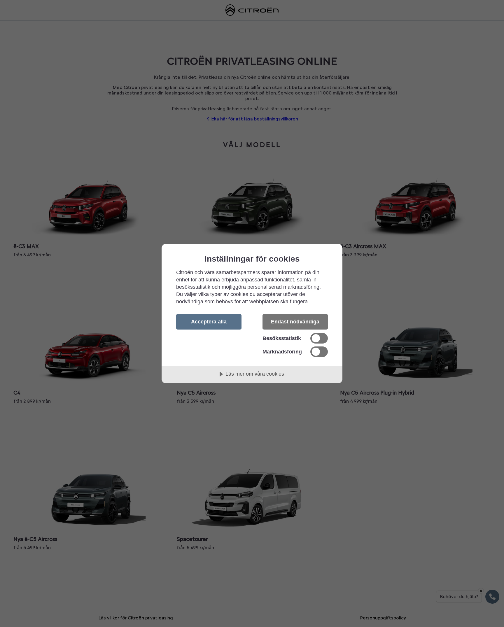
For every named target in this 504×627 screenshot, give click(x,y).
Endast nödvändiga (295, 322)
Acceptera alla (209, 322)
